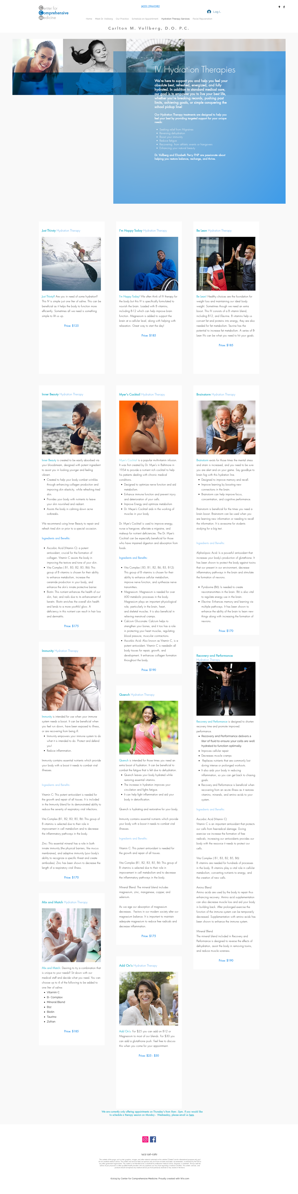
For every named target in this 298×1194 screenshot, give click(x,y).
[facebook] (284, 7)
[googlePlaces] (279, 7)
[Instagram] (145, 1139)
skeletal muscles (139, 611)
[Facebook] (153, 1139)
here (191, 1115)
